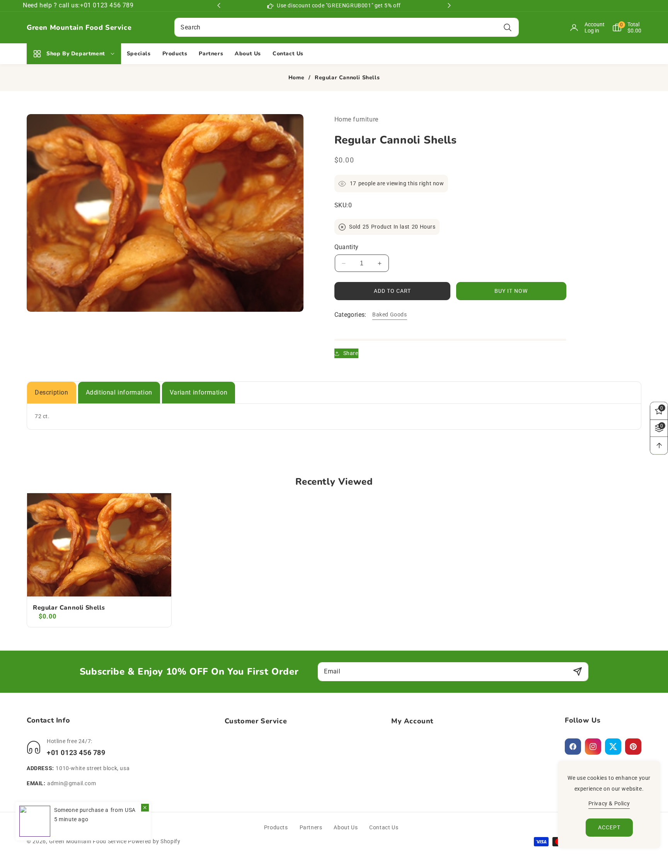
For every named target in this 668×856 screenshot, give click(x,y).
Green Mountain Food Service (88, 841)
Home (296, 77)
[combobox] (346, 27)
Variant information (198, 392)
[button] (623, 27)
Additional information (119, 392)
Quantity (346, 247)
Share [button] (350, 353)
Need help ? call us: (51, 5)
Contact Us (383, 827)
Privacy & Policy (609, 803)
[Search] (507, 27)
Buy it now (511, 291)
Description (51, 392)
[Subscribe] (577, 671)
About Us (346, 827)
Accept (609, 827)
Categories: (350, 314)
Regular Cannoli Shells (69, 608)
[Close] (145, 808)
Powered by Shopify (154, 841)
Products (276, 827)
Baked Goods (389, 314)
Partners (311, 827)
